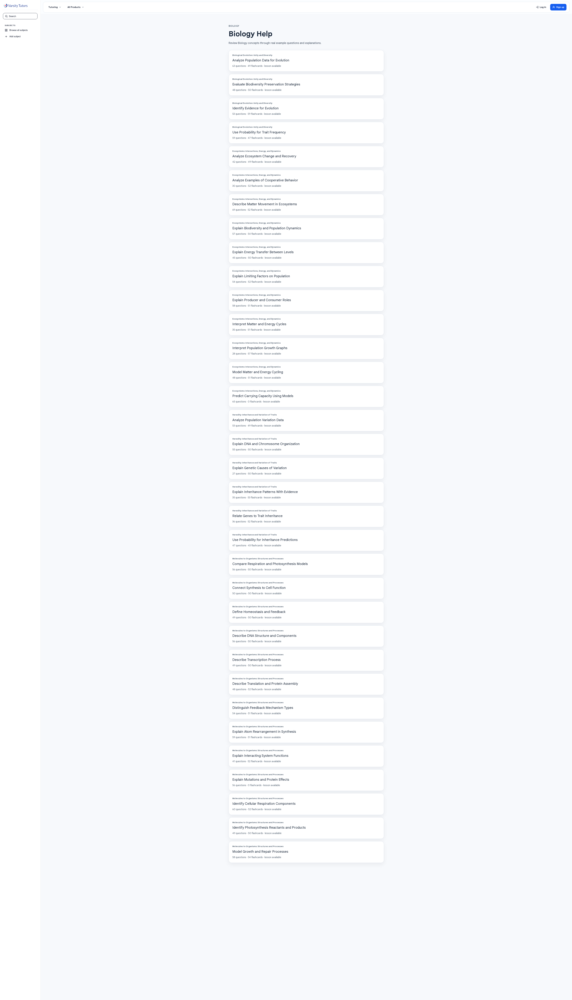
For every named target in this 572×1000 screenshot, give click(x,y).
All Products (74, 7)
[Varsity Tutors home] (15, 6)
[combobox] (22, 16)
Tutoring (53, 7)
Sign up (560, 7)
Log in (543, 7)
